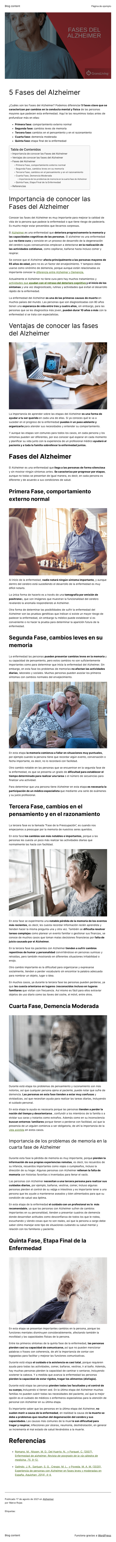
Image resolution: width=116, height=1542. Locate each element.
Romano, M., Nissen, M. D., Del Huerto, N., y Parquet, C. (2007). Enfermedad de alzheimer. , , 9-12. (56, 1455)
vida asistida (16, 1129)
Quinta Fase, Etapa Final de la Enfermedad (38, 182)
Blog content (12, 6)
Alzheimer (18, 232)
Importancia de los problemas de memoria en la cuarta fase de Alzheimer (53, 179)
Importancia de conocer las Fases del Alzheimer (39, 153)
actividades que (47, 282)
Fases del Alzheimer (23, 161)
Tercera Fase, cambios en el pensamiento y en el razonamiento (49, 172)
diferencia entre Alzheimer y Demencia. (60, 272)
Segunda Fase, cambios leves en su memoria (40, 168)
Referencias (19, 186)
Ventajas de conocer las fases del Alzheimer (37, 157)
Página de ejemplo (101, 6)
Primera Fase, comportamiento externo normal (41, 165)
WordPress (104, 1535)
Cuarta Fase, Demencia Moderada (34, 175)
